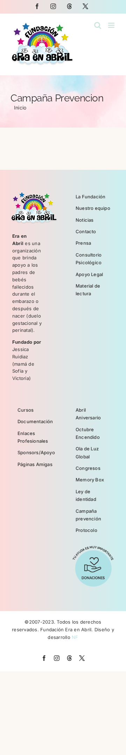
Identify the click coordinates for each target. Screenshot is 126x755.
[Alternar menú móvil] (111, 25)
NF (75, 637)
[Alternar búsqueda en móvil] (97, 25)
